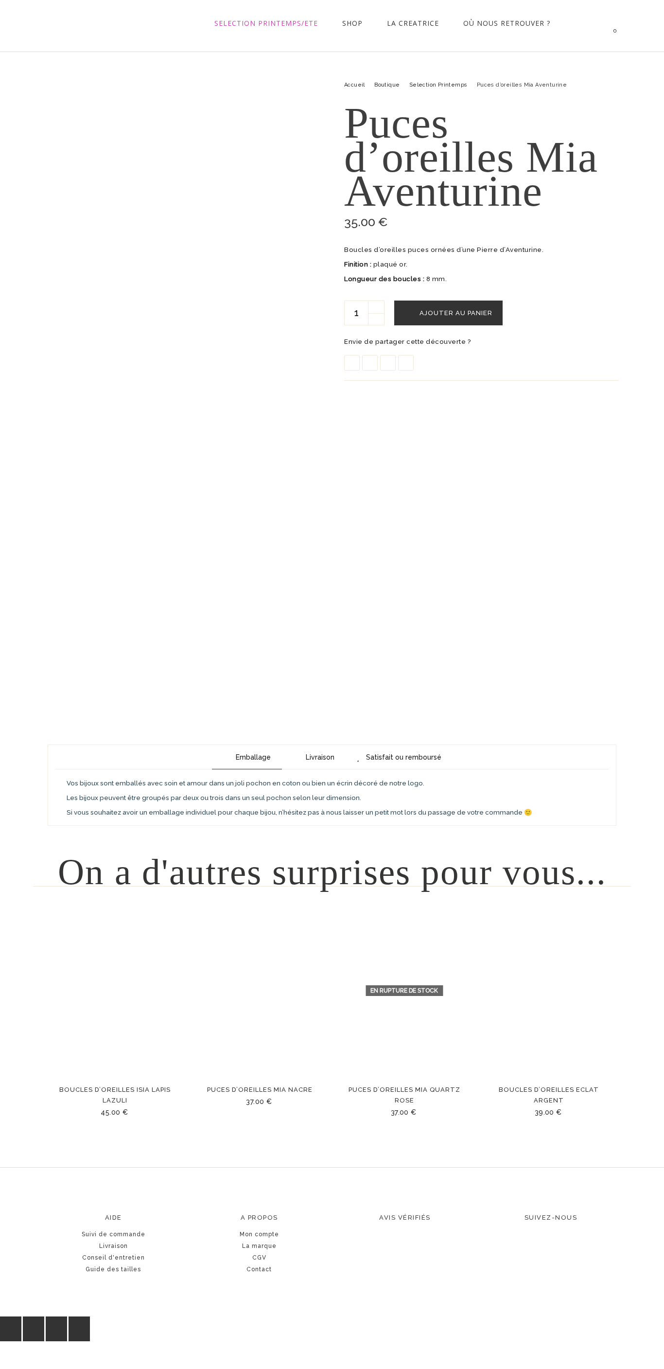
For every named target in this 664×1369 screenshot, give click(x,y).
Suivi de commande (113, 1234)
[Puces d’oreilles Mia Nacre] (260, 990)
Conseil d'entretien (113, 1257)
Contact (259, 1269)
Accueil (354, 85)
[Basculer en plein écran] (33, 1328)
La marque (259, 1246)
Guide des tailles (113, 1269)
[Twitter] (370, 363)
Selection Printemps (438, 85)
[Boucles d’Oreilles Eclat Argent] (549, 990)
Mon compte (259, 1234)
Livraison (113, 1246)
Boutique (387, 85)
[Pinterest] (388, 363)
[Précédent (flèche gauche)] (10, 1355)
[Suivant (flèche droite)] (33, 1355)
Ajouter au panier (455, 313)
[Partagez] (56, 1328)
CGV (259, 1257)
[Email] (406, 363)
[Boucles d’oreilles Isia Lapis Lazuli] (115, 990)
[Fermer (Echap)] (79, 1328)
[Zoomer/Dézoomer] (10, 1328)
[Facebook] (352, 363)
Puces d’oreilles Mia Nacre (260, 1089)
